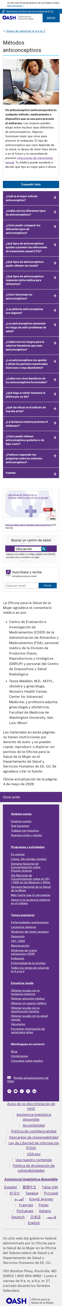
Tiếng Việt (50, 1187)
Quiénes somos (21, 814)
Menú (51, 18)
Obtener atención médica (28, 998)
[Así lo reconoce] (31, 4)
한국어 (14, 1193)
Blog (14, 1051)
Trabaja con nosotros (25, 830)
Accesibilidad (34, 1125)
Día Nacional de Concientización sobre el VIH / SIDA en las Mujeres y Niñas (30, 879)
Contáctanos (19, 1056)
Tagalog (31, 1193)
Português (25, 1211)
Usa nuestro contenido (33, 1160)
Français (26, 1205)
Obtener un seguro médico (28, 1003)
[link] (10, 1077)
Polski (43, 1205)
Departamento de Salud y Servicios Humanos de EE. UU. (30, 11)
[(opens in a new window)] (15, 1092)
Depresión (18, 936)
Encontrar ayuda (22, 983)
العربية (19, 1199)
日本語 (35, 1217)
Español (10, 1187)
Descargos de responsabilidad (33, 1137)
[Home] (18, 19)
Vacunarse (18, 1024)
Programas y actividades (28, 847)
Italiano (45, 1211)
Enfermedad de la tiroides (28, 963)
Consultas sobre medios (27, 1060)
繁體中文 (29, 1187)
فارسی (51, 1217)
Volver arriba (11, 797)
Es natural (18, 854)
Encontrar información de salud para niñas (28, 1030)
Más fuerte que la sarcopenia (30, 895)
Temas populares (22, 915)
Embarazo (17, 958)
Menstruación (20, 945)
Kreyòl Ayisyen (41, 1199)
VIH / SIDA (18, 941)
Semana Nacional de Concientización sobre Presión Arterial (25, 867)
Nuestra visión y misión (26, 835)
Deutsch (18, 1217)
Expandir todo (31, 184)
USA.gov (34, 1154)
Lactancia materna (23, 927)
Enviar (47, 585)
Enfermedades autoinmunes (30, 922)
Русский (51, 1193)
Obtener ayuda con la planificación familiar (25, 1009)
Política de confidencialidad (33, 1131)
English (34, 1223)
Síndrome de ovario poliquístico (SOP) (24, 952)
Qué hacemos (20, 825)
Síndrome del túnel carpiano (30, 931)
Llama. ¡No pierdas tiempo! (28, 859)
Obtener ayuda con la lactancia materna (25, 992)
